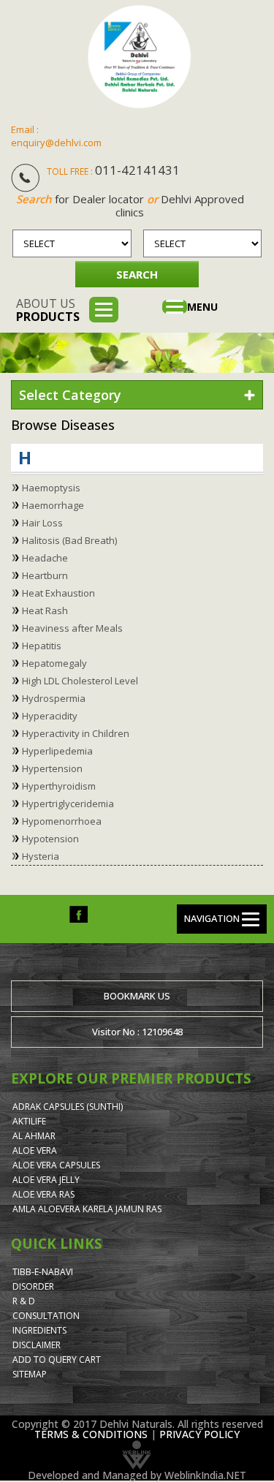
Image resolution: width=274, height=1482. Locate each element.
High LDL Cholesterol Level (80, 680)
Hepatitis (41, 645)
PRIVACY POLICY (199, 1434)
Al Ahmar (34, 1136)
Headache (45, 557)
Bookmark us (137, 995)
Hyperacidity (49, 715)
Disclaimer (36, 1345)
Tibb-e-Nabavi (42, 1272)
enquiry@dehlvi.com (56, 142)
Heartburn (45, 575)
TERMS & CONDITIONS (91, 1434)
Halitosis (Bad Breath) (69, 540)
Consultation (46, 1315)
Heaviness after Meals (72, 628)
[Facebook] (78, 913)
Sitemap (29, 1374)
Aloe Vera (34, 1150)
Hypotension (50, 838)
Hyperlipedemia (57, 750)
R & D (23, 1301)
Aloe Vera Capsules (56, 1165)
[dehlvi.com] (139, 57)
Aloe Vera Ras (43, 1194)
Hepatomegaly (54, 663)
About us (48, 310)
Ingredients (39, 1330)
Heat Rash (45, 610)
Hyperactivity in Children (75, 733)
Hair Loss (42, 522)
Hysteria (40, 856)
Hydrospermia (53, 698)
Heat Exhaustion (58, 593)
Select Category (70, 394)
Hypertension (52, 768)
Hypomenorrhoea (62, 821)
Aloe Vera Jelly (46, 1179)
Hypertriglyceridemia (68, 803)
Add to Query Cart (56, 1359)
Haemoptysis (51, 487)
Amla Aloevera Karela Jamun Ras (86, 1209)
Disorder (33, 1286)
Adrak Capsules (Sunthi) (67, 1106)
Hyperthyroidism (59, 786)
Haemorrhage (53, 505)
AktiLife (29, 1121)
